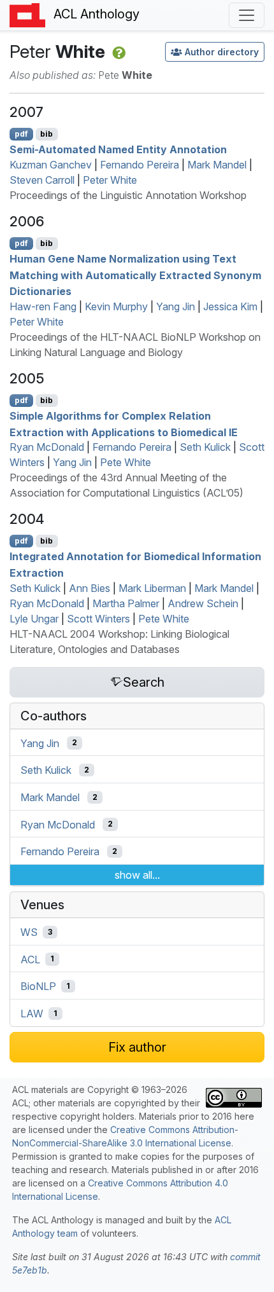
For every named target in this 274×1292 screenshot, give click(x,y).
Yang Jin (175, 306)
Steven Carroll (42, 180)
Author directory (222, 51)
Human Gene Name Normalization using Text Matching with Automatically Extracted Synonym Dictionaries (135, 275)
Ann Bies (89, 588)
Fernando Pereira (139, 164)
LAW (31, 1013)
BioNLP (38, 986)
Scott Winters (98, 618)
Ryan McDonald (47, 447)
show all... (137, 875)
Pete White (125, 462)
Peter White (110, 180)
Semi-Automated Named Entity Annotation (118, 149)
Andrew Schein (203, 603)
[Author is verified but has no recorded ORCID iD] (118, 51)
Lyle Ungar (34, 618)
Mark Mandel (217, 164)
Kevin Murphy (116, 306)
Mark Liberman (152, 588)
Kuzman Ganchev (51, 164)
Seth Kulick (205, 447)
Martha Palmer (125, 603)
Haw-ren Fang (43, 306)
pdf (21, 134)
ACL (30, 958)
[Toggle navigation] (246, 15)
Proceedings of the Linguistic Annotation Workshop (128, 195)
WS (29, 932)
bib (46, 134)
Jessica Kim (230, 306)
